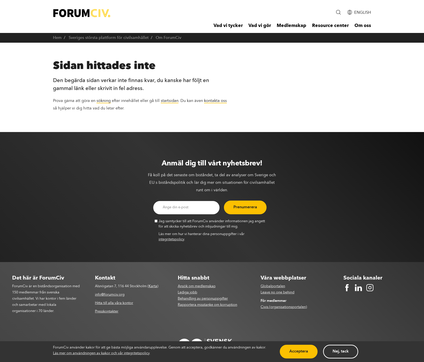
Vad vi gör (259, 25)
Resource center (330, 25)
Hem (57, 38)
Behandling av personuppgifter (203, 299)
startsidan (169, 101)
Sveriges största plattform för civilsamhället (109, 38)
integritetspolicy (171, 239)
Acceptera (298, 351)
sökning (104, 101)
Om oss (362, 25)
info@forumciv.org (110, 295)
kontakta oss (215, 101)
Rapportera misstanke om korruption (207, 305)
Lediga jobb (187, 292)
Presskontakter (106, 311)
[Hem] (81, 13)
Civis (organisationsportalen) (284, 307)
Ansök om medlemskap (197, 286)
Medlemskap (291, 25)
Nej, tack (341, 351)
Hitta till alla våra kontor (114, 303)
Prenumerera (245, 207)
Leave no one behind (277, 292)
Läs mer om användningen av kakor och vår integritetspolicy (101, 353)
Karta (153, 286)
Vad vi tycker (228, 25)
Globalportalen (273, 286)
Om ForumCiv (168, 38)
